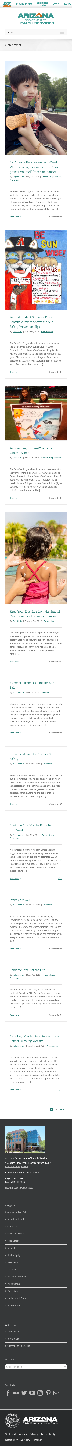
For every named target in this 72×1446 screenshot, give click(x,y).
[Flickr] (16, 1393)
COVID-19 (12, 1226)
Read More (14, 216)
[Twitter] (24, 1393)
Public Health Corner (17, 1298)
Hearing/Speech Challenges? (19, 1187)
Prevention (15, 179)
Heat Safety (12, 1262)
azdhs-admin (18, 974)
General (45, 176)
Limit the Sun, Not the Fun (27, 970)
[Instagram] (40, 1393)
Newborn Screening (16, 1276)
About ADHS (13, 1331)
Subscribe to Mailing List (18, 1345)
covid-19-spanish (15, 1233)
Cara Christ (17, 331)
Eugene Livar (18, 176)
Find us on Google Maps (16, 1166)
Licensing (11, 1269)
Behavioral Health (15, 1219)
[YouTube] (32, 1393)
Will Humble (18, 692)
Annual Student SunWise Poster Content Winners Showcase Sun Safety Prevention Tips (32, 322)
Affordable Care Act (16, 1212)
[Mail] (56, 1393)
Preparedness (55, 176)
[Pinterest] (48, 1393)
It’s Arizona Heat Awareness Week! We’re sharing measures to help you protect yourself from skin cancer (35, 167)
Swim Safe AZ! (20, 900)
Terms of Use (13, 1338)
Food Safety (13, 1240)
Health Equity (13, 1255)
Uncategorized (14, 1305)
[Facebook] (8, 1393)
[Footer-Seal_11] (31, 1414)
